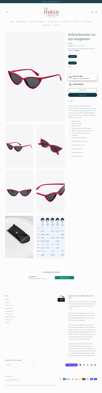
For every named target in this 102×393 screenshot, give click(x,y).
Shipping (70, 45)
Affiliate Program (10, 317)
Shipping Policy (9, 311)
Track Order (8, 319)
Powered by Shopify (18, 385)
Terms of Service (9, 305)
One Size (72, 63)
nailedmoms (11, 385)
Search (7, 299)
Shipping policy (52, 385)
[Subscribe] (33, 365)
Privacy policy (35, 385)
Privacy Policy (9, 314)
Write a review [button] (64, 277)
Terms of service (44, 385)
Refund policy (28, 385)
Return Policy (8, 308)
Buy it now (82, 95)
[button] (7, 12)
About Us (7, 302)
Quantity (70, 66)
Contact (7, 322)
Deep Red (72, 56)
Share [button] (71, 100)
